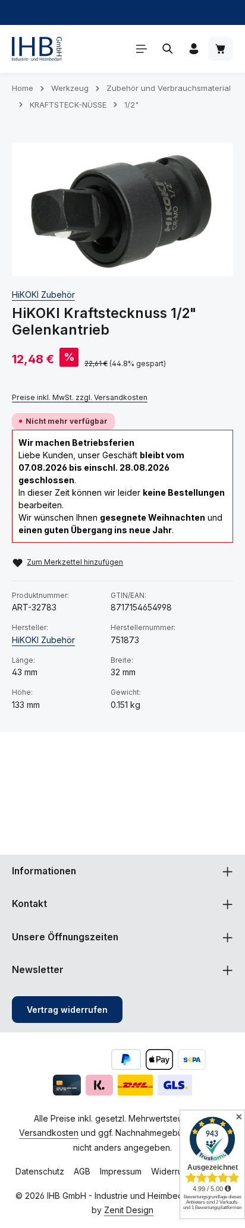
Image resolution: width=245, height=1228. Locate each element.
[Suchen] (168, 49)
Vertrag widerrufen (67, 1010)
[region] (122, 209)
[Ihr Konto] (194, 49)
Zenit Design (128, 1210)
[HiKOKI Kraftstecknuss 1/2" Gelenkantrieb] (122, 209)
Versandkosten (48, 1133)
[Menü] (141, 49)
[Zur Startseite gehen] (37, 49)
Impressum (121, 1171)
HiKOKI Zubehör (43, 294)
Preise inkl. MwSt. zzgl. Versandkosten (79, 397)
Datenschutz (39, 1171)
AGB (82, 1171)
